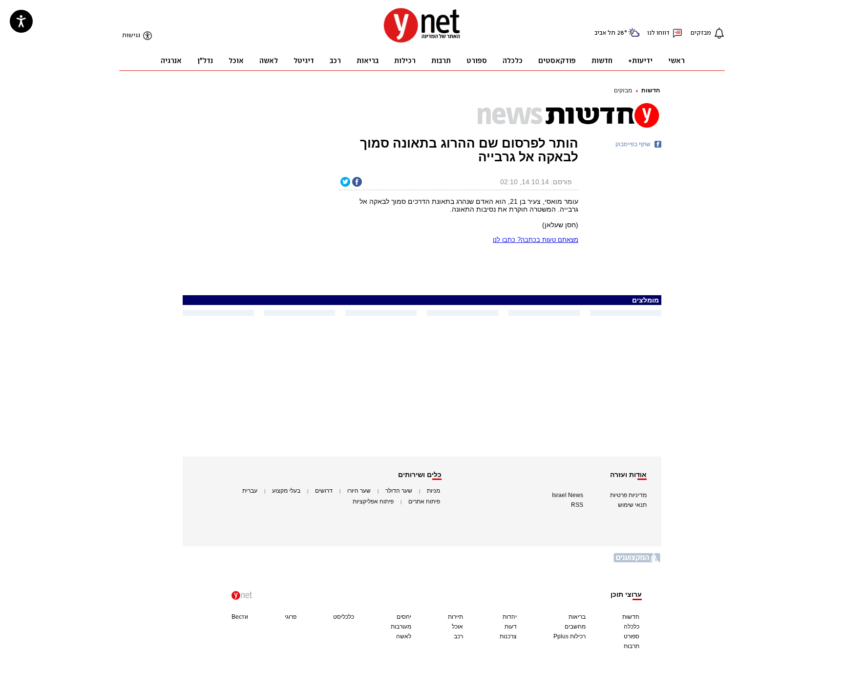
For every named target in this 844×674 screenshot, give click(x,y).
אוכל (457, 626)
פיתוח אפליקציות (373, 501)
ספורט (631, 636)
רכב (458, 636)
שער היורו (359, 490)
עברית (249, 490)
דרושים (324, 490)
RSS (577, 504)
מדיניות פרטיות (628, 495)
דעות (511, 626)
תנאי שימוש (632, 504)
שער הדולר (398, 490)
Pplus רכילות (569, 636)
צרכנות (508, 636)
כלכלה (631, 626)
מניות (433, 490)
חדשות (650, 90)
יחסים (404, 616)
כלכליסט (343, 616)
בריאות (577, 616)
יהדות (510, 616)
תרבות (631, 646)
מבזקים (623, 90)
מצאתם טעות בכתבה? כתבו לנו (535, 239)
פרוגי (290, 616)
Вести (240, 616)
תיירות (455, 616)
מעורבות (401, 626)
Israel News (567, 495)
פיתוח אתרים (424, 501)
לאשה (403, 636)
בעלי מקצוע (286, 490)
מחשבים (575, 626)
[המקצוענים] (637, 561)
